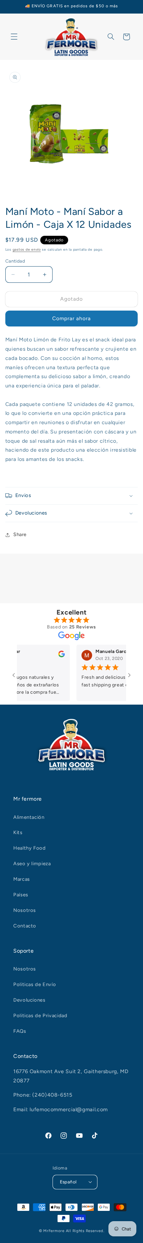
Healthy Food (29, 848)
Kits (18, 832)
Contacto (24, 926)
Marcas (21, 879)
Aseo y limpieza (32, 864)
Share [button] (20, 534)
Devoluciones (29, 1000)
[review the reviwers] (55, 656)
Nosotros (24, 910)
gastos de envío (27, 249)
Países (20, 895)
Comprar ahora (71, 318)
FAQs (19, 1031)
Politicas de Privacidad (40, 1016)
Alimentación (29, 817)
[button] (14, 36)
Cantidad (15, 261)
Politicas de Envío (34, 984)
